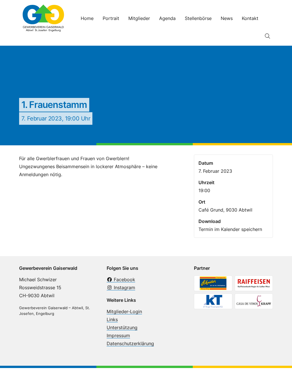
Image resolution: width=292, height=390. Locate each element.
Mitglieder (139, 18)
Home (87, 18)
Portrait (111, 18)
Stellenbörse (198, 18)
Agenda (167, 18)
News (227, 18)
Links (112, 319)
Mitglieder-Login (124, 311)
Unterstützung (122, 327)
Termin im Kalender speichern (230, 229)
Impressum (118, 335)
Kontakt (250, 18)
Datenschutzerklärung (130, 343)
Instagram (123, 287)
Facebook (123, 279)
